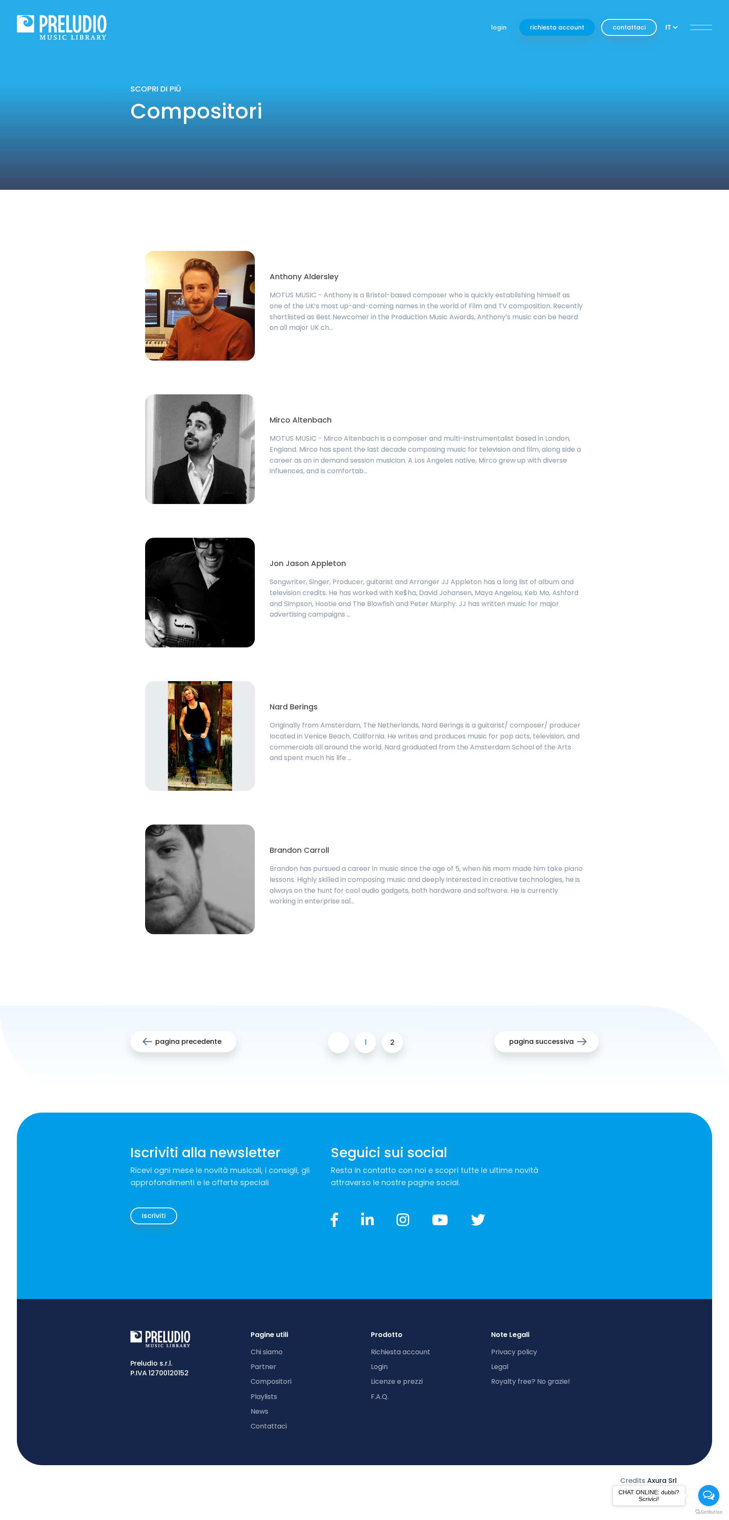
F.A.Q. (380, 1396)
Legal (499, 1367)
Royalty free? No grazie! (530, 1381)
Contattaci (269, 1426)
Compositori (271, 1381)
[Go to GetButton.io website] (708, 1511)
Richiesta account (400, 1352)
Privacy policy (514, 1352)
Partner (263, 1367)
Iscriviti (154, 1216)
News (259, 1411)
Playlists (264, 1396)
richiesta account (557, 27)
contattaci (629, 27)
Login (379, 1367)
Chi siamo (267, 1352)
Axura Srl (662, 1480)
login (499, 27)
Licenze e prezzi (397, 1381)
